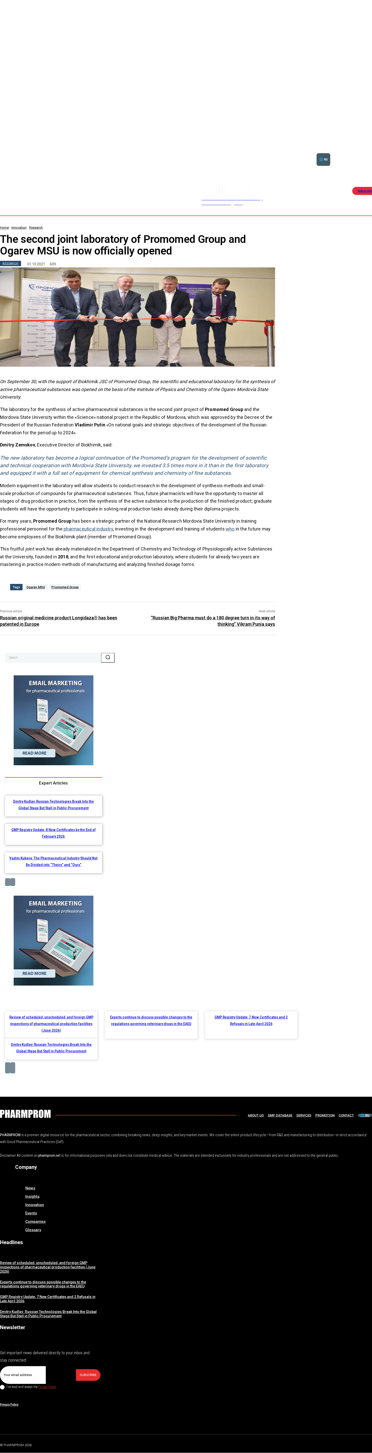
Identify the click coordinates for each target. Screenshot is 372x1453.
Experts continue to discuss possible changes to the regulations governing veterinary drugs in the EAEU (43, 1284)
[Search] (108, 657)
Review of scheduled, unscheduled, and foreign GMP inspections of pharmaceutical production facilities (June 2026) (51, 1024)
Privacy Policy (47, 1387)
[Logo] (25, 1114)
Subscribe (88, 1375)
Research (36, 227)
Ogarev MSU (35, 587)
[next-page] (12, 882)
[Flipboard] (358, 1444)
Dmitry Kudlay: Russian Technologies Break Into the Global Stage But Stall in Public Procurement (48, 1314)
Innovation (19, 227)
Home (4, 227)
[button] (356, 153)
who (230, 529)
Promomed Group (65, 587)
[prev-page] (7, 882)
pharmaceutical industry (88, 529)
